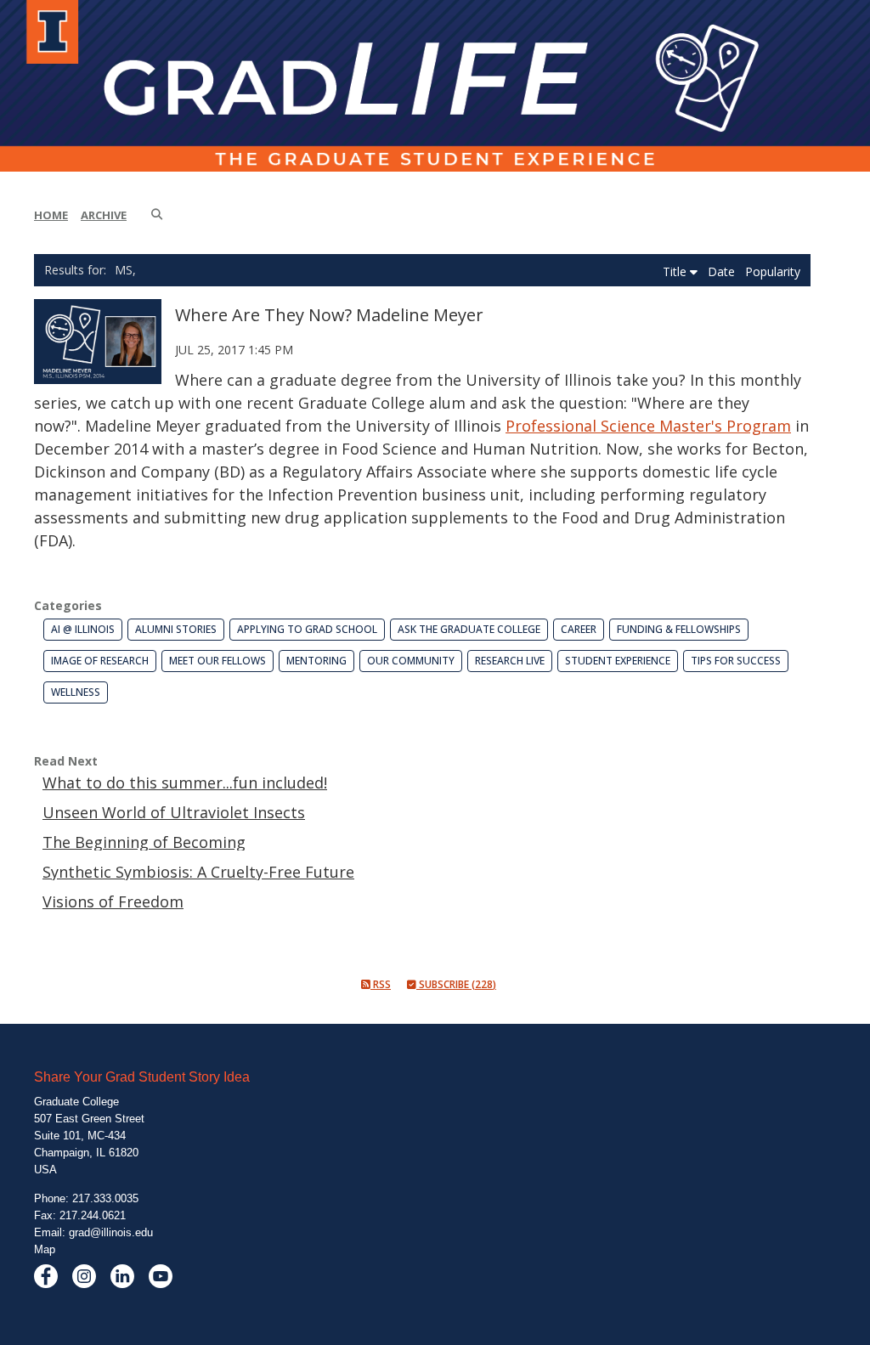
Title (676, 271)
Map (44, 1249)
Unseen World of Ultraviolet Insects (173, 812)
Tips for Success (736, 660)
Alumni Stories (176, 629)
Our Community (411, 660)
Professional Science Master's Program (648, 425)
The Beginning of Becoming (144, 842)
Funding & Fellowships (679, 629)
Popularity (772, 271)
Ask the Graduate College (469, 629)
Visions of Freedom (113, 901)
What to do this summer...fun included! (184, 782)
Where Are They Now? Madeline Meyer (329, 314)
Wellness (75, 692)
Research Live (510, 660)
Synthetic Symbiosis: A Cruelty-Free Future (198, 872)
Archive (104, 215)
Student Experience (617, 660)
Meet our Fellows (217, 660)
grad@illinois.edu (111, 1232)
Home (51, 215)
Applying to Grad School (307, 629)
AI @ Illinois (83, 629)
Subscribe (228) (456, 984)
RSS (380, 984)
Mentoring (316, 660)
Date (723, 271)
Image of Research (100, 660)
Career (578, 629)
